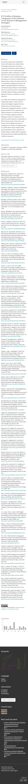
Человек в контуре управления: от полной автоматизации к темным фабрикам (14, 731)
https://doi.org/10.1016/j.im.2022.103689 (12, 521)
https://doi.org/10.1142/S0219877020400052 (13, 184)
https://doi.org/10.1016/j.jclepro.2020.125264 (13, 321)
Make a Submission (8, 700)
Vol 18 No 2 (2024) (5, 9)
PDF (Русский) (6, 53)
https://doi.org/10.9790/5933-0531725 (14, 360)
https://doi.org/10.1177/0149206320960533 (12, 461)
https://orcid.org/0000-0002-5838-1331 (9, 35)
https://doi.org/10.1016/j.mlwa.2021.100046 (12, 240)
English (3, 679)
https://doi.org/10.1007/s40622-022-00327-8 (13, 499)
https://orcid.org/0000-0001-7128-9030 (9, 29)
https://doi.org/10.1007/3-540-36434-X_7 (12, 425)
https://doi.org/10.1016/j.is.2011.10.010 (11, 218)
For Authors (4, 691)
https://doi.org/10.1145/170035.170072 (11, 196)
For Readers (4, 690)
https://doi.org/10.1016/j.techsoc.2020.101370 (13, 398)
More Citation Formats (8, 166)
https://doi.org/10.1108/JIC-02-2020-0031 (15, 551)
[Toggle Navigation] (24, 2)
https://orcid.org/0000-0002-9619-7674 (9, 41)
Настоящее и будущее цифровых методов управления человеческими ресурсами (15, 753)
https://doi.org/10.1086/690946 (9, 251)
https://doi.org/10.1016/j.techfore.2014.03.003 (13, 374)
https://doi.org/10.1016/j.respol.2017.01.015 (12, 563)
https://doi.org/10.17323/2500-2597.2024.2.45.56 (12, 140)
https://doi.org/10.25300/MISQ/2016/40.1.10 (13, 533)
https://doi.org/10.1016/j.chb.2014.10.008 (12, 575)
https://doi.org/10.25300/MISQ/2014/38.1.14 (13, 263)
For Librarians (5, 693)
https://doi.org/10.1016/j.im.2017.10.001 (11, 273)
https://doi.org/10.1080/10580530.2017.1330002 (13, 307)
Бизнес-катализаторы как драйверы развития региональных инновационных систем (14, 724)
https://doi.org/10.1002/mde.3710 (10, 543)
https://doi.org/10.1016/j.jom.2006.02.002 (12, 437)
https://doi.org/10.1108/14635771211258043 (12, 410)
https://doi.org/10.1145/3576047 (12, 336)
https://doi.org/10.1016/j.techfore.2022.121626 (13, 490)
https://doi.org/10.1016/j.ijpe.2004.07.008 (12, 587)
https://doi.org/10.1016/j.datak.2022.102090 (13, 283)
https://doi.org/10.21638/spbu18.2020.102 (12, 599)
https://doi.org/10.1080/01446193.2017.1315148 (13, 475)
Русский (3, 681)
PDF (14, 53)
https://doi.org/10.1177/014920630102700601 (13, 229)
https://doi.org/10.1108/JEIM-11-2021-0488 (12, 293)
